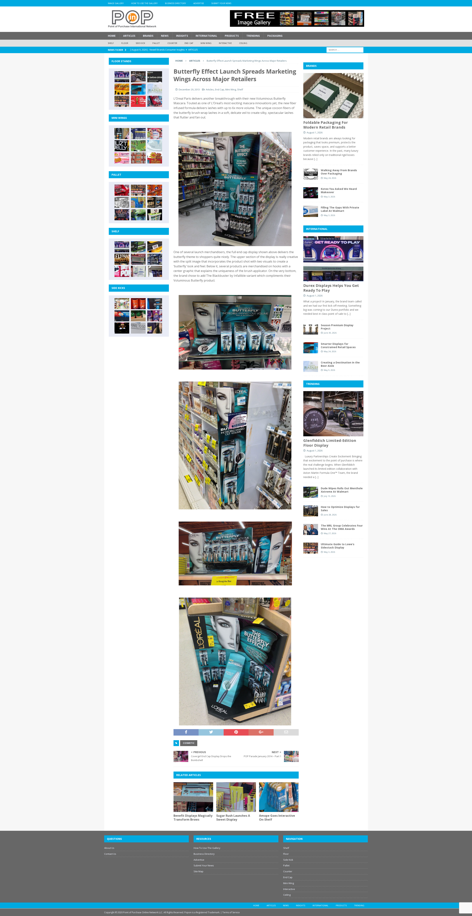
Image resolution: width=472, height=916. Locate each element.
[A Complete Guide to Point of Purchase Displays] (121, 303)
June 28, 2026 (330, 514)
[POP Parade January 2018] (154, 145)
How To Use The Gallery (144, 3)
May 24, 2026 (330, 178)
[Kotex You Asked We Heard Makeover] (310, 192)
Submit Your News (221, 3)
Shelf (111, 43)
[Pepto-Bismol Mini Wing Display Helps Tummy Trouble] (121, 157)
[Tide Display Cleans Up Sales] (154, 190)
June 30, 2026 (330, 332)
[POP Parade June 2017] (154, 157)
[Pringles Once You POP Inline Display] (121, 271)
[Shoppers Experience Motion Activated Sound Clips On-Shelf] (154, 271)
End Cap (189, 43)
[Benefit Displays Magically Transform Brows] (193, 797)
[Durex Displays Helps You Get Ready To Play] (121, 76)
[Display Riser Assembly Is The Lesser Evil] (154, 101)
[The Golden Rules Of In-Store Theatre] (138, 259)
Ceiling (243, 43)
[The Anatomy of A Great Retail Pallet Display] (121, 190)
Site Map (198, 871)
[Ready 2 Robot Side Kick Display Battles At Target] (121, 328)
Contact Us (110, 853)
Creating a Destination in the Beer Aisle (340, 364)
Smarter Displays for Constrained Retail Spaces (338, 345)
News (165, 35)
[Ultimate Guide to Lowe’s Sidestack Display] (121, 101)
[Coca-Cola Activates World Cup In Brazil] (138, 101)
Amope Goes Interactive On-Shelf (277, 818)
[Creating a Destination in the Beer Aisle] (154, 89)
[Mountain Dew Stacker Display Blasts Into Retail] (138, 214)
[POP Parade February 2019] (138, 133)
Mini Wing (206, 43)
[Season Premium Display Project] (310, 329)
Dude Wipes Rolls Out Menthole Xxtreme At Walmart (342, 490)
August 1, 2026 (314, 132)
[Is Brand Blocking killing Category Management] (154, 259)
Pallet (156, 43)
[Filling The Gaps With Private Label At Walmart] (310, 211)
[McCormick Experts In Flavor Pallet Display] (154, 202)
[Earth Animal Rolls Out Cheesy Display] (121, 89)
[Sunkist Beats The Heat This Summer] (154, 133)
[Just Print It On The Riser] (138, 328)
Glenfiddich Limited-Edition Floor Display (329, 443)
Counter (172, 43)
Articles (129, 35)
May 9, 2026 (329, 370)
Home (112, 35)
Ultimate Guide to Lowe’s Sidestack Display (337, 545)
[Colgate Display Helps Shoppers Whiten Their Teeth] (138, 303)
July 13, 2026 (330, 496)
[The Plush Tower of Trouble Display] (121, 202)
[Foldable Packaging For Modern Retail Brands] (333, 95)
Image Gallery (116, 3)
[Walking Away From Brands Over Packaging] (310, 174)
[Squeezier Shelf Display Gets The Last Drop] (138, 271)
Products (232, 35)
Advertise (198, 3)
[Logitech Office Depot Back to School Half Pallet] (154, 214)
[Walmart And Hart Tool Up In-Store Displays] (154, 303)
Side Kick (140, 43)
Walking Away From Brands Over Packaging (339, 171)
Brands (148, 35)
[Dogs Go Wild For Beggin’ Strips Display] (154, 328)
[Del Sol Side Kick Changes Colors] (154, 315)
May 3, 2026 (329, 196)
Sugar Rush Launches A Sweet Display (233, 818)
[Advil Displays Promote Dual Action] (121, 315)
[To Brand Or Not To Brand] (138, 315)
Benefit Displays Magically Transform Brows (192, 818)
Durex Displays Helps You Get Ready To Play (331, 288)
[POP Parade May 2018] (138, 145)
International (206, 35)
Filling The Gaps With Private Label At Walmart (340, 209)
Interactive (225, 43)
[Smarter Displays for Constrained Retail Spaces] (138, 89)
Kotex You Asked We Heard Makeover (339, 190)
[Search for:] (345, 49)
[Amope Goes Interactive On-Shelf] (279, 797)
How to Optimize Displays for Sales (340, 508)
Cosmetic (189, 743)
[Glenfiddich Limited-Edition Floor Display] (138, 76)
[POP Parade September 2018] (121, 145)
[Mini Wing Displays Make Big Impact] (121, 133)
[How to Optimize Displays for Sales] (310, 510)
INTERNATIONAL (317, 229)
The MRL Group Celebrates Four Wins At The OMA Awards (342, 527)
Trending (253, 35)
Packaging (274, 35)
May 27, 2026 (330, 533)
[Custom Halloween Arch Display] (121, 259)
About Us (109, 848)
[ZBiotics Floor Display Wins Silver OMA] (154, 76)
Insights (182, 35)
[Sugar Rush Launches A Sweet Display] (236, 797)
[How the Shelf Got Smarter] (154, 246)
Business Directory (175, 3)
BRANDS (311, 66)
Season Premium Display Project (337, 326)
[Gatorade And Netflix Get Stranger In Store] (121, 214)
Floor (124, 43)
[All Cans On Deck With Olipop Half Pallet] (138, 202)
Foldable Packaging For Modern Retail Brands (325, 125)
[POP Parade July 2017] (138, 157)
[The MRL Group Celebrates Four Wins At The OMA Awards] (310, 529)
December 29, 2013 (189, 89)
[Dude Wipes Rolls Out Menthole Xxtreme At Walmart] (138, 246)
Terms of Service (231, 912)
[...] (315, 159)
